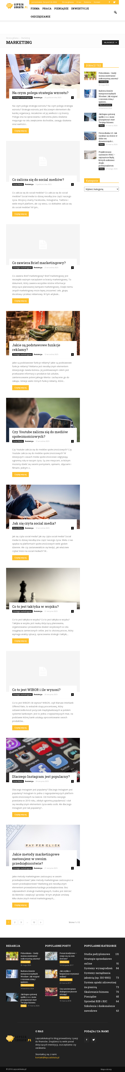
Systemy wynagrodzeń (98, 968)
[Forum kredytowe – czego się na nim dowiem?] (51, 956)
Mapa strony (106, 1069)
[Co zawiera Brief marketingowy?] (43, 244)
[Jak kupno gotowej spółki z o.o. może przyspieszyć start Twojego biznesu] (90, 117)
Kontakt (97, 2)
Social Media (18, 184)
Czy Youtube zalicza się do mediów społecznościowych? (40, 434)
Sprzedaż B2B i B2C (95, 1001)
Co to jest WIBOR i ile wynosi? (36, 689)
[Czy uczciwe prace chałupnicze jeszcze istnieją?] (51, 991)
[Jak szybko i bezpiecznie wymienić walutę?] (51, 974)
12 (34, 922)
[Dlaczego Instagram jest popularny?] (43, 760)
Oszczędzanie (40, 16)
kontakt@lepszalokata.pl (47, 1057)
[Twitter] (114, 2)
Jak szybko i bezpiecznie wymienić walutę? (69, 974)
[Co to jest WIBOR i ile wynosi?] (43, 671)
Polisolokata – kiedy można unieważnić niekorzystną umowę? (108, 76)
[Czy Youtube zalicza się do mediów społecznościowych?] (43, 420)
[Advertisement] (62, 27)
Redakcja (38, 97)
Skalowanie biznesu (96, 991)
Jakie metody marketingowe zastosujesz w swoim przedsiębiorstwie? (35, 859)
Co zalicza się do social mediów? (38, 179)
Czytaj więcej (20, 131)
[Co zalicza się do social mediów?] (43, 161)
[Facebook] (109, 2)
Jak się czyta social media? (34, 523)
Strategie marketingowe (22, 97)
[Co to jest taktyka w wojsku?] (43, 588)
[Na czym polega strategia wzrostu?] (43, 76)
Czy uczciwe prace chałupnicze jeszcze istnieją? (68, 992)
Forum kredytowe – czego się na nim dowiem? (68, 956)
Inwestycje (80, 8)
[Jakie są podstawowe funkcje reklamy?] (43, 333)
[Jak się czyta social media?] (43, 507)
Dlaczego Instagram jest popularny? (41, 776)
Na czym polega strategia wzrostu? (40, 93)
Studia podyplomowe (97, 954)
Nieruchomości (105, 105)
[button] (115, 12)
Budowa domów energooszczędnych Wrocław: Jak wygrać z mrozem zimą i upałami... (108, 96)
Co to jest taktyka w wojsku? (35, 606)
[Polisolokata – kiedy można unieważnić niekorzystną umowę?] (90, 76)
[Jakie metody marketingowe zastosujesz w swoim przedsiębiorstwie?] (43, 845)
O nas (79, 2)
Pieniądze (61, 8)
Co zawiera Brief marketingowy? (39, 263)
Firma (35, 8)
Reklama (87, 2)
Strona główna (68, 2)
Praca (47, 8)
